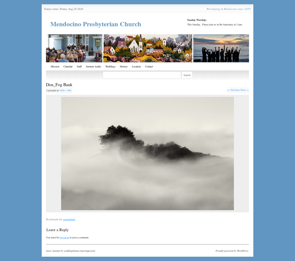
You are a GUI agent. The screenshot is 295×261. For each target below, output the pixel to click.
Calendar (68, 66)
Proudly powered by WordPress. (232, 250)
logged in (64, 237)
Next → (244, 90)
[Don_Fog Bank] (147, 153)
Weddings (110, 66)
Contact (149, 66)
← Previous (233, 90)
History (124, 66)
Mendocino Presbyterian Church (95, 23)
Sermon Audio (93, 66)
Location (136, 66)
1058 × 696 (65, 90)
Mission (55, 66)
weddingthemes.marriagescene (79, 250)
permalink (69, 219)
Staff (79, 66)
